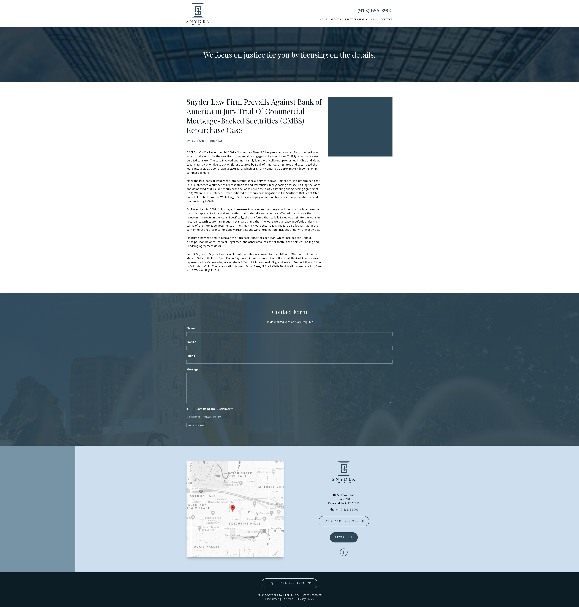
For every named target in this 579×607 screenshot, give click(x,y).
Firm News (216, 140)
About (334, 19)
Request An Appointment (290, 583)
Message (193, 369)
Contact (386, 19)
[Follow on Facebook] (344, 552)
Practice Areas (354, 19)
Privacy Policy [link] (305, 599)
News (374, 19)
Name (191, 328)
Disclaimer (193, 417)
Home (323, 19)
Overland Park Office (344, 521)
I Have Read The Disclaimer (213, 409)
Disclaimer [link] (272, 599)
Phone (191, 355)
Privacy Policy (212, 417)
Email (191, 342)
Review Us (344, 537)
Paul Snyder (198, 140)
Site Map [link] (287, 599)
